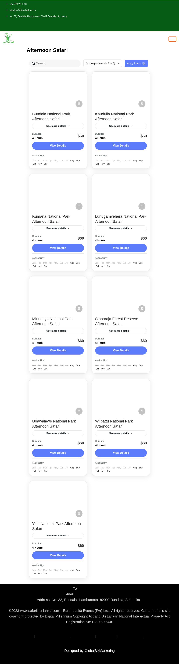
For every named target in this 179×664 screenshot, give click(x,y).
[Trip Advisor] (49, 27)
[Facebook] (41, 27)
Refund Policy (83, 636)
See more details (56, 125)
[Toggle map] (79, 103)
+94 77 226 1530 (93, 588)
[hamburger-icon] (172, 39)
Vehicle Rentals (130, 636)
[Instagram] (47, 27)
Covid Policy (106, 636)
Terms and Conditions (53, 636)
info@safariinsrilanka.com (95, 594)
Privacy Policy (22, 636)
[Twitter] (44, 27)
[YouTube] (52, 27)
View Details (58, 145)
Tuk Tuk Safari (156, 636)
